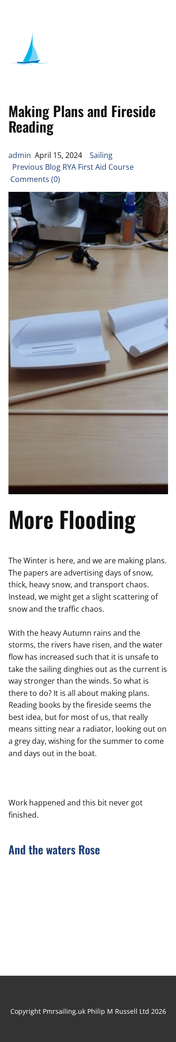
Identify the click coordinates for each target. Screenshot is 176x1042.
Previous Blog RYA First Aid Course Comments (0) (72, 173)
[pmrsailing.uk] (28, 51)
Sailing (101, 155)
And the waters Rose (54, 849)
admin (19, 155)
